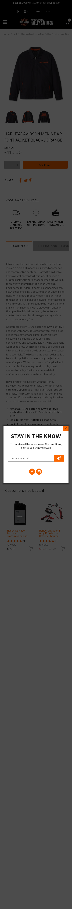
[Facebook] (32, 472)
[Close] (66, 428)
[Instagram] (39, 472)
